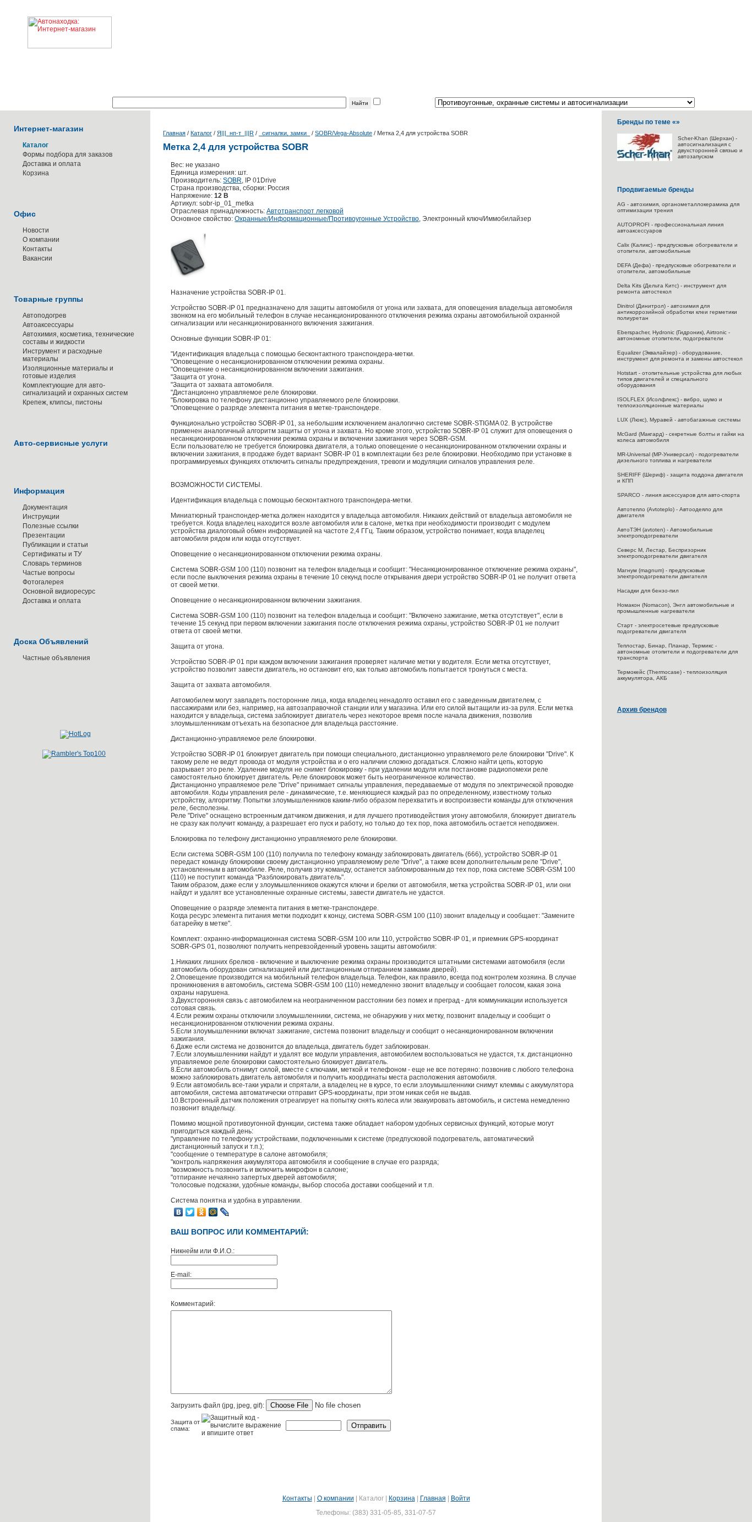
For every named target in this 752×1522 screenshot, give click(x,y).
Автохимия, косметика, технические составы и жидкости (78, 338)
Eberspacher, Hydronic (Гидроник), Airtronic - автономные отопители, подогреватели (673, 335)
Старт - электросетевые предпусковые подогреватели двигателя (668, 628)
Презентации (44, 535)
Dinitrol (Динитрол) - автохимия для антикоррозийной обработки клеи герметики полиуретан (677, 312)
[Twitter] (190, 1212)
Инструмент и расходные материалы (62, 355)
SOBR (232, 180)
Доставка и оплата (52, 164)
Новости (36, 230)
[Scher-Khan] (644, 159)
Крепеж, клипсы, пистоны (62, 402)
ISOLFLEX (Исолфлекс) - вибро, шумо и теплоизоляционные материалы (669, 402)
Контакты (37, 249)
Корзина (36, 173)
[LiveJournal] (225, 1212)
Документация (45, 507)
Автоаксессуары (48, 325)
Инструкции (41, 517)
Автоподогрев (44, 315)
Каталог (201, 133)
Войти (460, 1498)
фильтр (393, 103)
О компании (41, 239)
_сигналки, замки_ (284, 133)
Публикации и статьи (55, 545)
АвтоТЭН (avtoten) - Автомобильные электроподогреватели (665, 533)
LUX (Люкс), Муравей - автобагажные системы (678, 420)
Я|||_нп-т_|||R (235, 133)
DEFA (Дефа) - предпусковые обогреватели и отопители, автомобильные (676, 268)
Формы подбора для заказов (67, 154)
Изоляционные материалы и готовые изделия (68, 372)
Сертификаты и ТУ (52, 554)
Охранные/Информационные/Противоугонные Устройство (327, 219)
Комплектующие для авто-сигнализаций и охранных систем (75, 389)
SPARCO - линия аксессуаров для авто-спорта (678, 495)
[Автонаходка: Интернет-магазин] (56, 24)
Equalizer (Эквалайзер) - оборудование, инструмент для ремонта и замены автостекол (680, 356)
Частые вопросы (49, 573)
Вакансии (37, 258)
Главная (174, 133)
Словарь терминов (52, 563)
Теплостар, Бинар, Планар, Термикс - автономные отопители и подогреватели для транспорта (677, 652)
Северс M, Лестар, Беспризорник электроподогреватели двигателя (662, 553)
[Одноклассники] (202, 1212)
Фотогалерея (43, 582)
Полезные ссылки (51, 526)
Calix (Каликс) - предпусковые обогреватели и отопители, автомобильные (677, 248)
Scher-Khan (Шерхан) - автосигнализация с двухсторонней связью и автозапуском (710, 147)
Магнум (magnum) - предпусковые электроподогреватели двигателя (662, 573)
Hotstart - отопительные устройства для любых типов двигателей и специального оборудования (679, 379)
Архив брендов (642, 709)
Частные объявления (56, 658)
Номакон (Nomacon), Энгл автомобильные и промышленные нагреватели (675, 608)
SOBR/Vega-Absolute (343, 133)
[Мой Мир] (213, 1212)
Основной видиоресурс (59, 591)
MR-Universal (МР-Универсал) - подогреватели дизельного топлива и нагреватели (678, 457)
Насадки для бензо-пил (648, 591)
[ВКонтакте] (178, 1212)
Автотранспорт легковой (305, 211)
